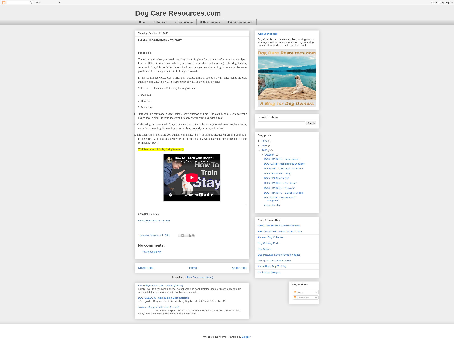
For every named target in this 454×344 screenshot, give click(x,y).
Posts (299, 292)
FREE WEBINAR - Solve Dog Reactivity (280, 231)
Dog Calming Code (268, 243)
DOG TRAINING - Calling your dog (283, 192)
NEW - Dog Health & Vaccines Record (279, 225)
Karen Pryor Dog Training (272, 266)
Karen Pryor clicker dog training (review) (160, 285)
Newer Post (145, 268)
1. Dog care (160, 22)
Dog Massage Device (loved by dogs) (279, 254)
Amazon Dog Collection (271, 237)
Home (142, 22)
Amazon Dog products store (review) (158, 307)
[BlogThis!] (183, 235)
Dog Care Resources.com (178, 13)
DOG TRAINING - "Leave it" (279, 188)
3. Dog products (210, 22)
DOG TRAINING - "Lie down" (280, 183)
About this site (267, 33)
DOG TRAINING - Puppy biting (281, 158)
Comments (302, 297)
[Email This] (180, 235)
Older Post (239, 268)
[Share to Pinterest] (193, 235)
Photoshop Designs (269, 272)
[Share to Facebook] (190, 235)
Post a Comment (151, 251)
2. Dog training (184, 22)
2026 (265, 140)
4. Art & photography (240, 22)
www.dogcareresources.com (154, 220)
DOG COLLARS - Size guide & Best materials (163, 297)
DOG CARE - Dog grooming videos (283, 168)
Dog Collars (264, 249)
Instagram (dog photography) (274, 260)
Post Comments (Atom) (200, 277)
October (270, 154)
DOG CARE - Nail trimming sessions (284, 163)
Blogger (246, 336)
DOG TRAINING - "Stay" (277, 173)
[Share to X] (186, 235)
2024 (265, 145)
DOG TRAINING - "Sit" (276, 178)
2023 (265, 150)
